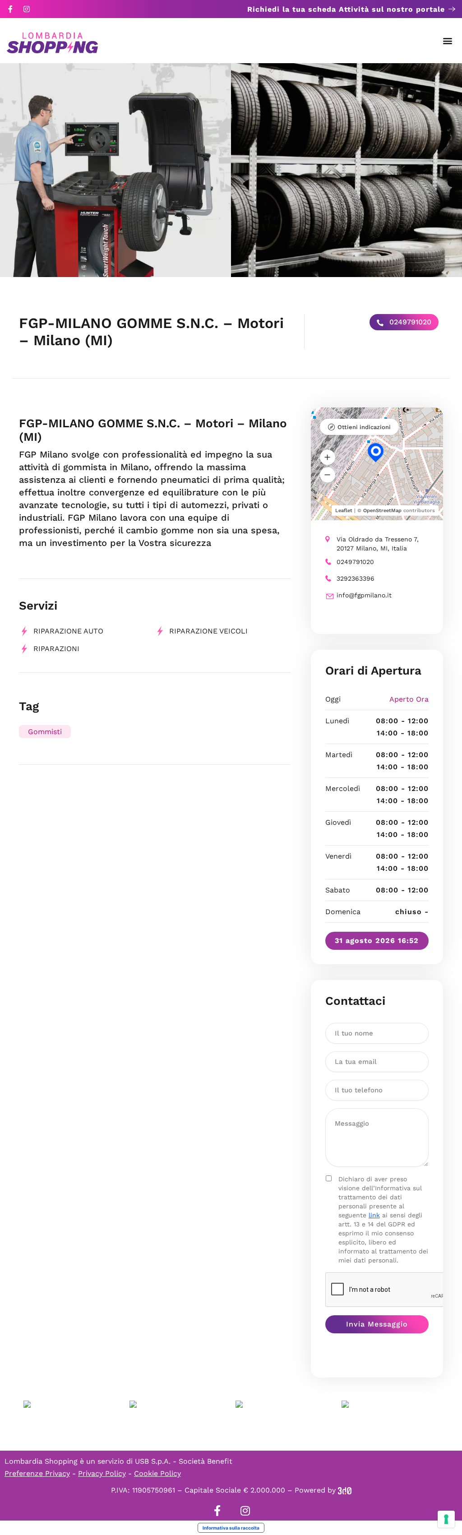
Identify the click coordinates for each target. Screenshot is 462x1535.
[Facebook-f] (10, 9)
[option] (115, 170)
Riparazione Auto (68, 631)
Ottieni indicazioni (364, 427)
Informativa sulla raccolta (231, 1527)
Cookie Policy (157, 1473)
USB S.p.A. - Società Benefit (183, 1461)
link (374, 1215)
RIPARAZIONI (56, 648)
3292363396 (355, 578)
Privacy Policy (102, 1473)
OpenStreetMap (382, 510)
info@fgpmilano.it (364, 595)
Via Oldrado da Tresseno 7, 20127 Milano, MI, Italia (378, 544)
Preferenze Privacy (37, 1473)
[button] (447, 40)
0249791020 (409, 322)
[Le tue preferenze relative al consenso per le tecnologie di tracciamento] (446, 1519)
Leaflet (343, 510)
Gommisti (45, 731)
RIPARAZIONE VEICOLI (208, 631)
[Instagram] (26, 9)
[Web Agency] (344, 1490)
